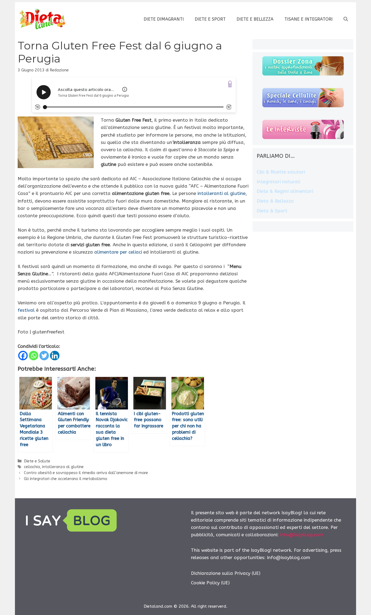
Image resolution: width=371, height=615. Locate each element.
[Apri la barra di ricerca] (345, 19)
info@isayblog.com (301, 534)
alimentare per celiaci (118, 252)
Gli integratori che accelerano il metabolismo (65, 479)
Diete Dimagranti (164, 19)
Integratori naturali (278, 181)
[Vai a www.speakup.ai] (230, 84)
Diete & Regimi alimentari (285, 191)
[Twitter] (44, 355)
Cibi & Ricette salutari (281, 172)
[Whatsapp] (33, 355)
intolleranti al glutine (221, 193)
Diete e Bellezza (255, 19)
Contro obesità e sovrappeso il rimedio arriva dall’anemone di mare (86, 473)
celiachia (32, 467)
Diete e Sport (210, 19)
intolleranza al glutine (63, 467)
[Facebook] (23, 355)
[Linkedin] (54, 355)
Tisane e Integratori (308, 19)
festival (26, 310)
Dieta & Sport (272, 210)
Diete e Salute (37, 461)
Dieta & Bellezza (275, 201)
